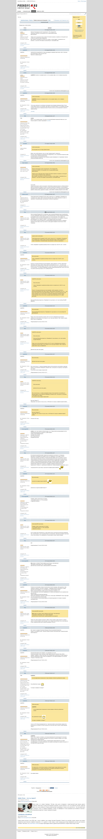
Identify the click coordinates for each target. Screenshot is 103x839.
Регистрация (83, 1)
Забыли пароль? (79, 31)
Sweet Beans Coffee (21, 1)
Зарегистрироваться (79, 30)
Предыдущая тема (58, 20)
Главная (19, 11)
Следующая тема (65, 20)
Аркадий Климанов (28, 801)
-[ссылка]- (33, 111)
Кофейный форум (24, 20)
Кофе (49, 20)
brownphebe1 (75, 37)
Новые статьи (34, 831)
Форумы (31, 20)
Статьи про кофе (26, 11)
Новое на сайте (40, 11)
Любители (22, 801)
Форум (33, 11)
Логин (79, 1)
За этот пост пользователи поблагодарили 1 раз (59, 90)
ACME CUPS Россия (31, 1)
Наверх (24, 47)
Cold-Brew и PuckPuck (25, 814)
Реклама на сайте (25, 831)
